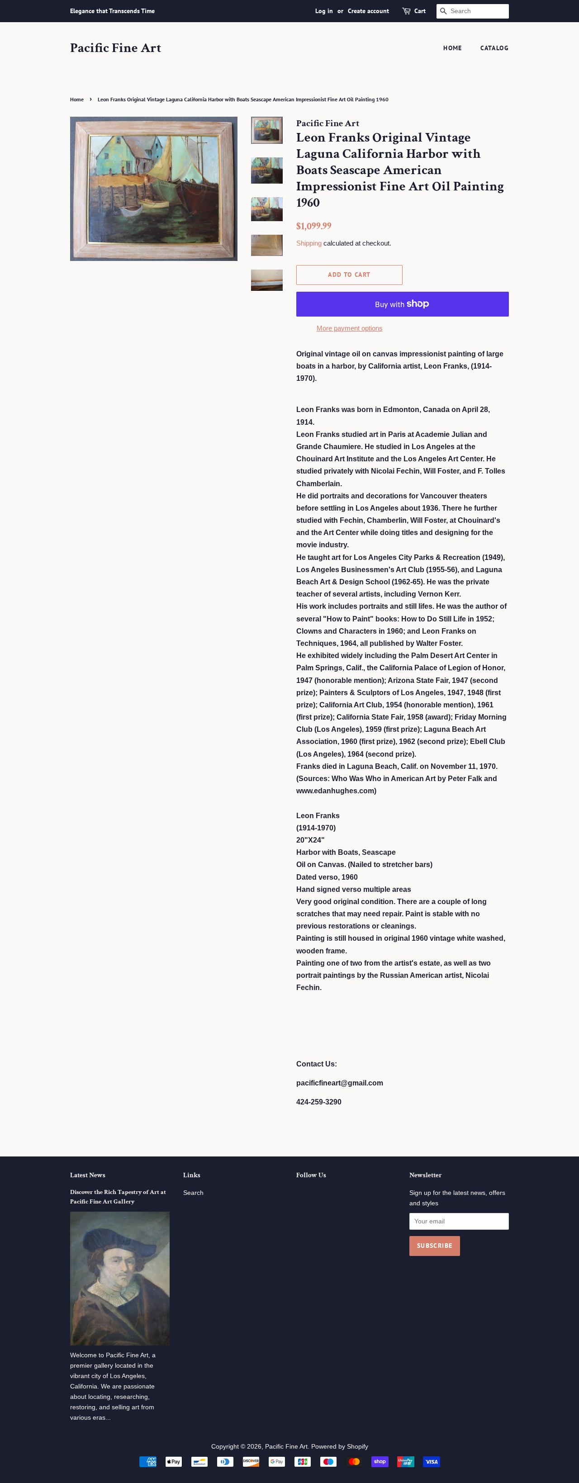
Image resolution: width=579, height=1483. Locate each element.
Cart (420, 11)
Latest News (87, 1175)
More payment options (350, 328)
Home (452, 48)
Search (193, 1192)
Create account (368, 11)
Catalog (494, 48)
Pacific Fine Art (115, 48)
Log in (324, 11)
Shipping (309, 243)
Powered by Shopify (339, 1446)
